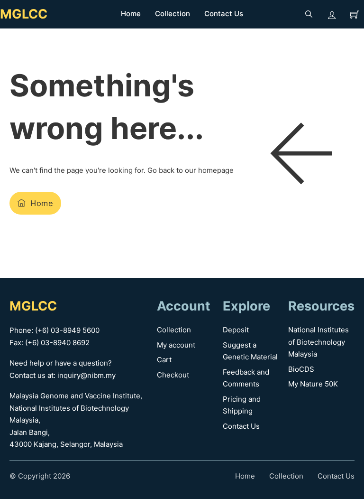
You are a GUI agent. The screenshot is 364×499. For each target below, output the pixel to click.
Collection (172, 13)
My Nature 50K (313, 383)
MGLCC (23, 14)
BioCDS (301, 369)
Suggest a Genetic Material (250, 351)
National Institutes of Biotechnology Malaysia (318, 341)
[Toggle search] (309, 14)
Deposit (236, 329)
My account (176, 344)
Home (131, 13)
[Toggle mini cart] (354, 14)
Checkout (173, 374)
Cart (164, 359)
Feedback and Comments (246, 378)
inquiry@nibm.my (86, 375)
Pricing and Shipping (242, 405)
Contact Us (223, 13)
